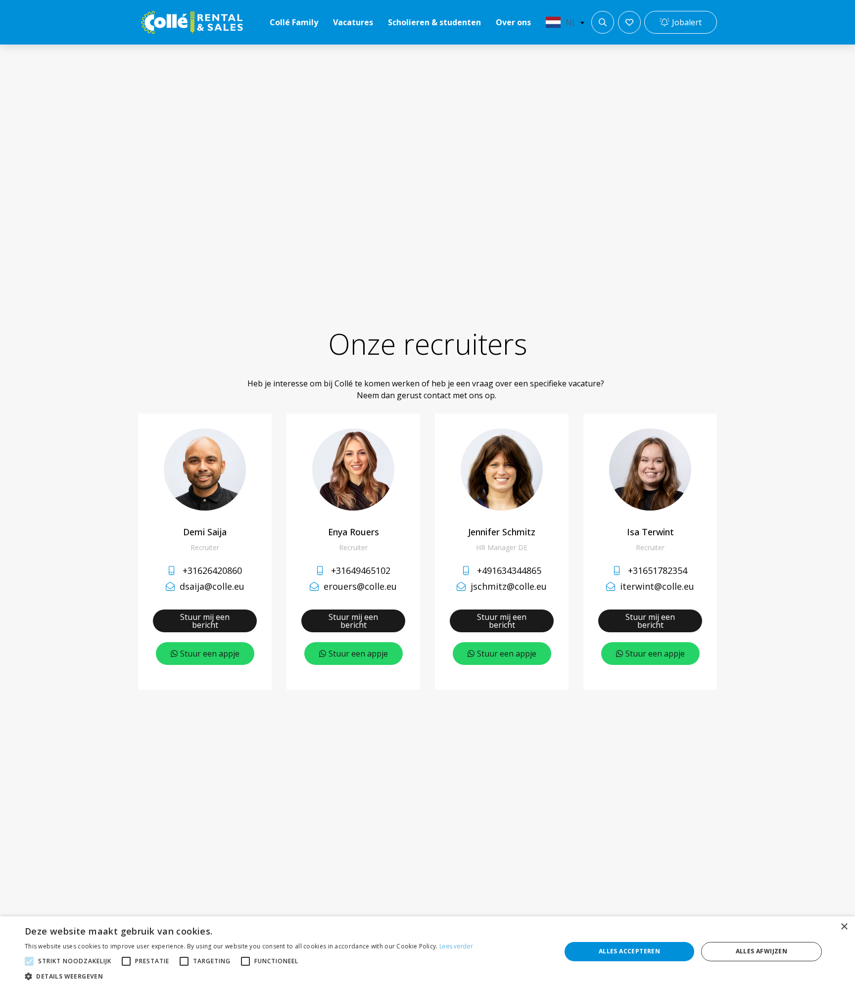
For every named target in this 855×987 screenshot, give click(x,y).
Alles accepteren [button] (629, 951)
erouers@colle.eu (360, 586)
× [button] (844, 927)
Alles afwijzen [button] (762, 951)
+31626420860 (212, 570)
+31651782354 (657, 570)
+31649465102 (360, 570)
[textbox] (563, 22)
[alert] (427, 951)
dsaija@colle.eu (212, 586)
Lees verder (456, 946)
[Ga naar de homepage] (192, 22)
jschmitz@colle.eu (509, 586)
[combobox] (563, 22)
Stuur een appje (209, 653)
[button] (249, 975)
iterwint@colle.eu (657, 586)
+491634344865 (509, 570)
